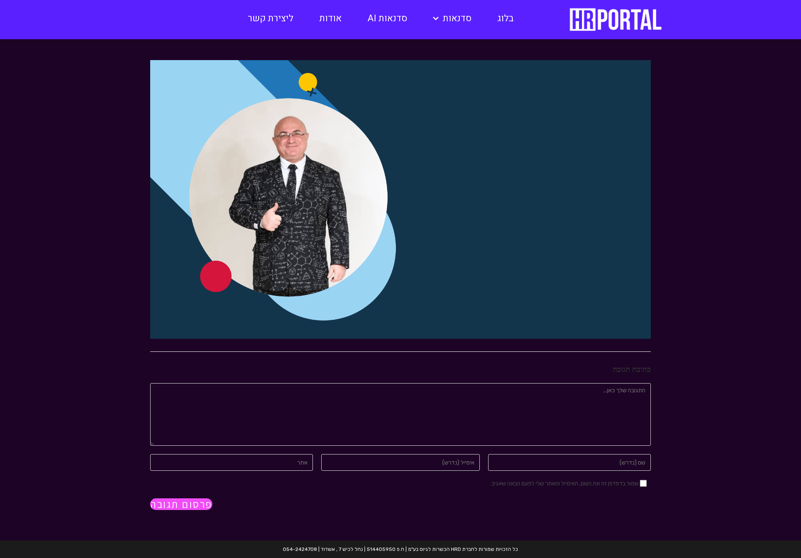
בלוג (505, 18)
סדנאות (457, 18)
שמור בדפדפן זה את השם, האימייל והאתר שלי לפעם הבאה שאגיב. (564, 483)
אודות (330, 18)
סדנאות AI (387, 18)
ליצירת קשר (270, 18)
